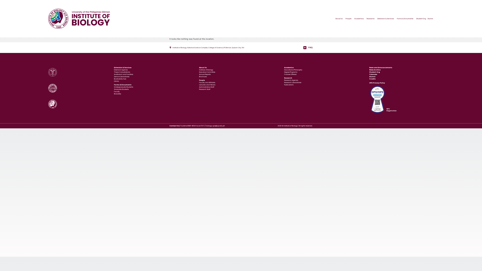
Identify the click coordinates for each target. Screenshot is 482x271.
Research (371, 19)
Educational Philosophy (293, 70)
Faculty (117, 91)
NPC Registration (391, 110)
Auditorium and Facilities (123, 74)
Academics (359, 19)
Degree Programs (290, 72)
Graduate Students (121, 89)
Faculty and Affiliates (207, 82)
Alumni (430, 19)
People (348, 19)
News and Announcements (380, 67)
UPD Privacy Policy (377, 83)
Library (116, 81)
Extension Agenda (121, 70)
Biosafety (117, 94)
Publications (289, 85)
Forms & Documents (405, 19)
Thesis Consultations (122, 72)
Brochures (203, 77)
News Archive (375, 70)
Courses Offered (290, 74)
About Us (339, 19)
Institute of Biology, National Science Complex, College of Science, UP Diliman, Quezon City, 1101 (208, 48)
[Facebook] (304, 47)
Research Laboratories (292, 82)
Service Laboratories (121, 77)
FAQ (310, 47)
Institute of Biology (206, 70)
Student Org (421, 19)
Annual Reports (205, 74)
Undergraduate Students (123, 87)
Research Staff (204, 89)
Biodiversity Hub (120, 79)
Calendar (373, 74)
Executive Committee (207, 72)
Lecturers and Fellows (207, 85)
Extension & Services (385, 19)
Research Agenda (291, 80)
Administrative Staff (206, 87)
